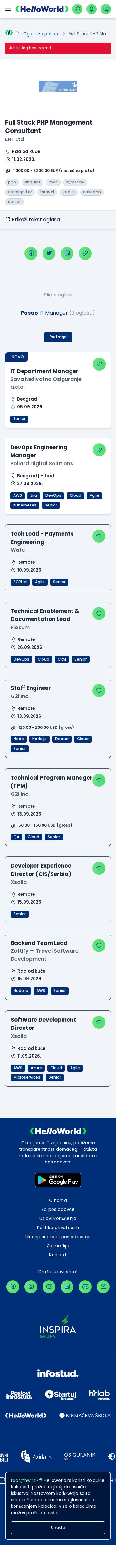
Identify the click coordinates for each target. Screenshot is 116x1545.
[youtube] (49, 1286)
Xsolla (19, 882)
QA (16, 836)
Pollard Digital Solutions (41, 463)
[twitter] (49, 253)
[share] (85, 253)
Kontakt (58, 1255)
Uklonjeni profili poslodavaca (58, 1237)
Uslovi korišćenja (58, 1219)
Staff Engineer (31, 688)
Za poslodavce (58, 1209)
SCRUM (20, 581)
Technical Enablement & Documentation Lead (45, 615)
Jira (33, 495)
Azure (36, 1068)
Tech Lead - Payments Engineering (42, 538)
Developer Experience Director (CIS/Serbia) (41, 870)
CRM (62, 659)
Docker (62, 738)
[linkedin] (67, 253)
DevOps (53, 495)
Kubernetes (24, 505)
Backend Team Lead (39, 943)
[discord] (85, 1286)
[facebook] (30, 253)
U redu (58, 1528)
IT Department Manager (44, 371)
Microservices (27, 1077)
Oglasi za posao (40, 34)
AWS (17, 495)
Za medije (58, 1246)
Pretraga (58, 336)
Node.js (39, 738)
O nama (58, 1200)
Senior (19, 418)
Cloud (75, 495)
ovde (51, 1513)
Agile (94, 495)
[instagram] (30, 1286)
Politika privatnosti (58, 1228)
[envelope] (103, 1286)
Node (19, 738)
